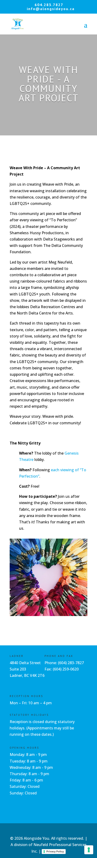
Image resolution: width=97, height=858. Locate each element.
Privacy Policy (55, 851)
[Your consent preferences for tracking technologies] (88, 849)
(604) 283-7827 (71, 662)
